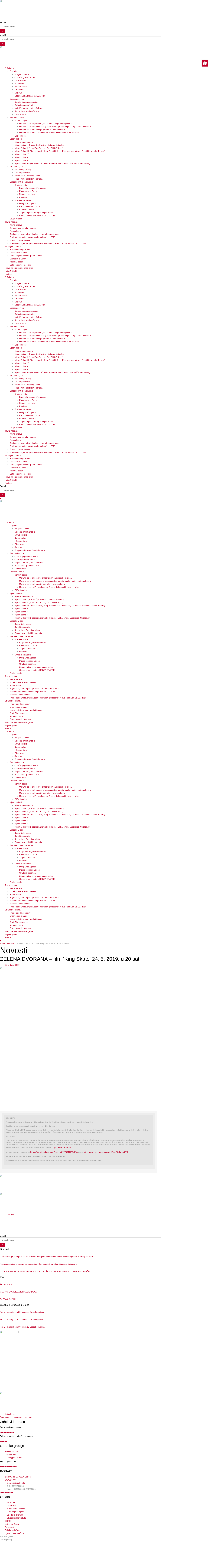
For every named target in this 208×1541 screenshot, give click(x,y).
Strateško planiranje (19, 259)
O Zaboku (9, 68)
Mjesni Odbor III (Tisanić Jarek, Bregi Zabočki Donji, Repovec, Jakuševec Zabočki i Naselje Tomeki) (59, 151)
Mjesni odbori (16, 139)
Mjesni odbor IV (21, 154)
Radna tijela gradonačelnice (26, 111)
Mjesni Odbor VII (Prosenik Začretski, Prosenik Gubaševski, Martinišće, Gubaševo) (52, 163)
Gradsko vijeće (16, 166)
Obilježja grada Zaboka (24, 77)
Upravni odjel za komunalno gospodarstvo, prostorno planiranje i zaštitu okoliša (55, 126)
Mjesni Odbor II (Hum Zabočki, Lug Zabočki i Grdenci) (38, 148)
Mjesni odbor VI (21, 160)
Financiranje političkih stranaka (28, 179)
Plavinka (23, 197)
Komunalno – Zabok (28, 191)
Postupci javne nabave (20, 240)
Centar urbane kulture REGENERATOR (37, 216)
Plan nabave (15, 231)
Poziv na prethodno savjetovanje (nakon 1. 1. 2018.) (33, 237)
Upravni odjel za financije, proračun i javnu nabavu (42, 130)
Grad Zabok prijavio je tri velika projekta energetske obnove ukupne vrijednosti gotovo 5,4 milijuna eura (46, 1257)
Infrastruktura (20, 87)
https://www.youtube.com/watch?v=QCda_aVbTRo (106, 1152)
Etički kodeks (20, 136)
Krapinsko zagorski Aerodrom (32, 188)
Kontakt (8, 274)
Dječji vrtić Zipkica (27, 203)
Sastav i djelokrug (22, 169)
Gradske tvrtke (21, 185)
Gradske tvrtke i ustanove (21, 182)
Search (3, 22)
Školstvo (18, 93)
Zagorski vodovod (27, 194)
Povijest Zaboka (21, 74)
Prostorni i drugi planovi (20, 249)
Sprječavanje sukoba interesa (23, 228)
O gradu (13, 71)
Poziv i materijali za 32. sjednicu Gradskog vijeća (22, 1312)
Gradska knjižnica (27, 209)
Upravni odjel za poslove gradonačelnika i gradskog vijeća (45, 123)
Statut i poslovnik (22, 173)
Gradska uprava (17, 117)
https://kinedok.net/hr (61, 1147)
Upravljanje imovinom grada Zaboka (26, 256)
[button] (78, 1217)
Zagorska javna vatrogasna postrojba (36, 213)
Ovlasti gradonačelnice (24, 105)
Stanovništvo (20, 83)
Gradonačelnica (17, 99)
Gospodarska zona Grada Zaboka (29, 96)
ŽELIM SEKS (6, 1284)
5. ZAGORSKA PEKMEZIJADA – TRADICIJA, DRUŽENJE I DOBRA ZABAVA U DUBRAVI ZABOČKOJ (46, 1271)
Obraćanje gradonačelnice (26, 102)
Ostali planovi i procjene (20, 265)
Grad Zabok (18, 1536)
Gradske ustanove (22, 200)
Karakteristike (20, 80)
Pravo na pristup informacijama (19, 268)
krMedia (16, 1539)
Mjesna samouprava (23, 142)
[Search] (2, 31)
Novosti (10, 944)
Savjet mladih (16, 219)
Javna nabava (11, 222)
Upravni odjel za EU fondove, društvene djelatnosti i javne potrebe (49, 133)
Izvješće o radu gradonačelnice (28, 108)
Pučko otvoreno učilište (29, 206)
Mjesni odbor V (21, 157)
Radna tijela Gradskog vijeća (27, 176)
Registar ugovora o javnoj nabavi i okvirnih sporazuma (34, 234)
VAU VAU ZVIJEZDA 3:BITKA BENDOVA (18, 1292)
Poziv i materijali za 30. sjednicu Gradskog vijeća (22, 1327)
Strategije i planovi (13, 246)
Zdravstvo (18, 90)
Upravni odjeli (20, 120)
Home (2, 944)
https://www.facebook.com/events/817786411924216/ (54, 1152)
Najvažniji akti (11, 271)
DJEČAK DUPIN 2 (8, 1299)
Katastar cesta (16, 262)
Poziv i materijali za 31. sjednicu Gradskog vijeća (22, 1319)
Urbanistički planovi (18, 253)
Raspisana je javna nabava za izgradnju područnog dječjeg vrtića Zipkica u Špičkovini (38, 1264)
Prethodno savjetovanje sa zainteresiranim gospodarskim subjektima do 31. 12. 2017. (48, 243)
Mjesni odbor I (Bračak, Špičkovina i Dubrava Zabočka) (39, 145)
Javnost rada (20, 114)
